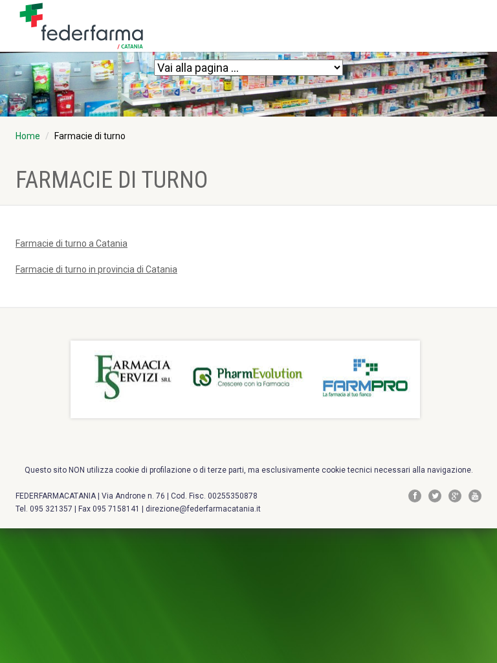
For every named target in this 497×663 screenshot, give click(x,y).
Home (28, 136)
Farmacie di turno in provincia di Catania (96, 269)
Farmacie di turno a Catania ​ (71, 243)
